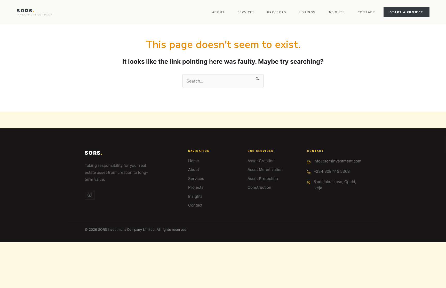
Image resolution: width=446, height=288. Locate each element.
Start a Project (406, 12)
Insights (336, 12)
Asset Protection (263, 178)
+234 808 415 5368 (332, 171)
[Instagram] (89, 195)
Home (193, 160)
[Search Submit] (258, 78)
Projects (276, 12)
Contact (366, 12)
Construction (259, 187)
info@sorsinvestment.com (337, 161)
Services (246, 12)
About (218, 12)
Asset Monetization (265, 169)
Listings (307, 12)
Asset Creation (261, 160)
